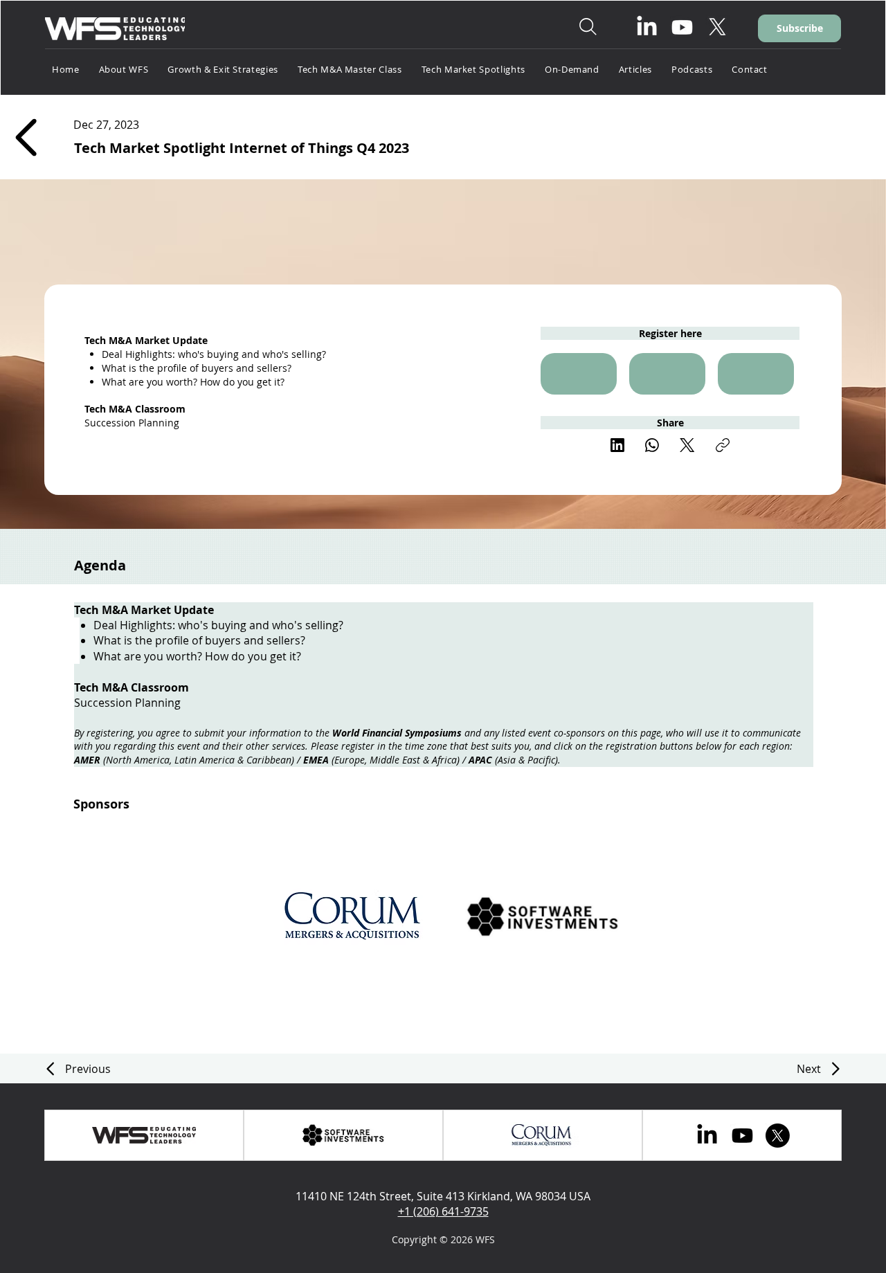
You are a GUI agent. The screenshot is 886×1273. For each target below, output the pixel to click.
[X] (717, 27)
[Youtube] (682, 27)
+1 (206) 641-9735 (443, 1211)
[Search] (587, 27)
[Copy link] (723, 445)
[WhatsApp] (652, 445)
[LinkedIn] (647, 27)
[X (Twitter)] (687, 445)
